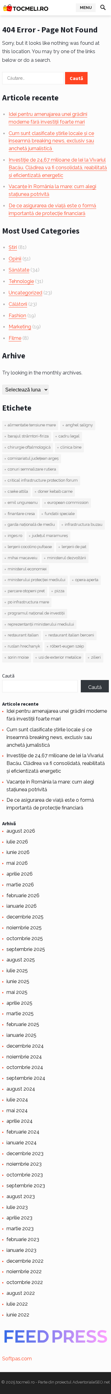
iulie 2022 (17, 1304)
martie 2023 (20, 1228)
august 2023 (20, 1196)
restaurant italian (23, 635)
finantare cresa (21, 513)
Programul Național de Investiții (36, 613)
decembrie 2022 (24, 1261)
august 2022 (20, 1293)
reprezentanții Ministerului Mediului (41, 624)
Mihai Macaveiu (22, 557)
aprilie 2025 (19, 1003)
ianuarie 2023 (21, 1250)
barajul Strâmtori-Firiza (28, 436)
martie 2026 (20, 885)
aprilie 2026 (19, 874)
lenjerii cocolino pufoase (30, 546)
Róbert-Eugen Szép (67, 646)
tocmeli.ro (25, 1382)
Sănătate (19, 270)
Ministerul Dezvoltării (66, 557)
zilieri (96, 657)
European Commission (67, 502)
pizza (59, 591)
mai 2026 (17, 863)
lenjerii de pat (74, 546)
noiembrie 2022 (24, 1271)
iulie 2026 (17, 842)
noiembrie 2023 (24, 1164)
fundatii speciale (60, 513)
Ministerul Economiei (27, 569)
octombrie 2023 (24, 1175)
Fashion (17, 316)
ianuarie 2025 (21, 1035)
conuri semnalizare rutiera (32, 469)
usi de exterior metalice (60, 657)
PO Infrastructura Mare (28, 602)
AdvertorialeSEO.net (91, 1382)
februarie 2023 (22, 1239)
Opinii (15, 259)
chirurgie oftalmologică (29, 447)
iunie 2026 (18, 852)
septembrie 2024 (25, 1078)
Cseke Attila (18, 491)
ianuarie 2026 (21, 906)
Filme (15, 338)
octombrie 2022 (24, 1282)
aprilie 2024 (19, 1121)
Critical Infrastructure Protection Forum (43, 480)
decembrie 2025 (24, 917)
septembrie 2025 (25, 949)
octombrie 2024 (24, 1067)
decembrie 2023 (24, 1153)
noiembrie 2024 (24, 1057)
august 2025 (20, 960)
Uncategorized (25, 293)
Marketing (20, 327)
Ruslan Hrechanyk (24, 646)
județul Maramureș (50, 535)
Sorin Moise (18, 657)
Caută (8, 676)
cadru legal (69, 436)
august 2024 (20, 1089)
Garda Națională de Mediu (31, 524)
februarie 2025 (22, 1024)
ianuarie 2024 (21, 1143)
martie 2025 (20, 1013)
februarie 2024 (22, 1132)
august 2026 (20, 831)
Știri (13, 247)
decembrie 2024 (25, 1046)
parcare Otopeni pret (26, 591)
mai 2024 (17, 1110)
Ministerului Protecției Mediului (36, 579)
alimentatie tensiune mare (32, 425)
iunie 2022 (17, 1315)
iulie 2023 (17, 1207)
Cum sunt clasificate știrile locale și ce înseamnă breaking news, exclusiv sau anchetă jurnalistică (51, 141)
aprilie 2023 (19, 1218)
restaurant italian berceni (71, 635)
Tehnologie (21, 281)
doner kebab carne (55, 491)
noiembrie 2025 (24, 928)
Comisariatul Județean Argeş (33, 458)
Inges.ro (15, 535)
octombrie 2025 (24, 938)
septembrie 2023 (25, 1186)
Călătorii (18, 304)
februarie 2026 (22, 895)
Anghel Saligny (79, 425)
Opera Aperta (86, 579)
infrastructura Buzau (83, 524)
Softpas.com (17, 1359)
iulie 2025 (17, 971)
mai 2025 (16, 992)
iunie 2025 (17, 981)
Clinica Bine (70, 447)
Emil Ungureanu (23, 502)
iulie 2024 (17, 1100)
